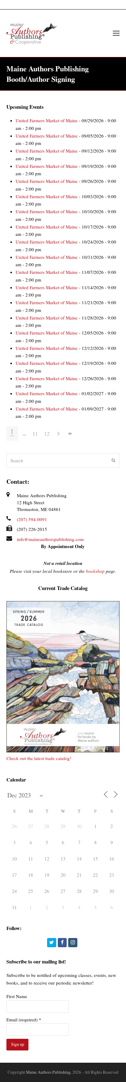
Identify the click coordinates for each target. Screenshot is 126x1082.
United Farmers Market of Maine (47, 120)
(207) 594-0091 (32, 519)
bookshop (95, 571)
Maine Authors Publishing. (49, 1072)
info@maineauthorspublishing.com (50, 539)
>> (70, 433)
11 (35, 433)
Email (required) (23, 1019)
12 (47, 433)
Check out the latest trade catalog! (38, 758)
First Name (16, 996)
